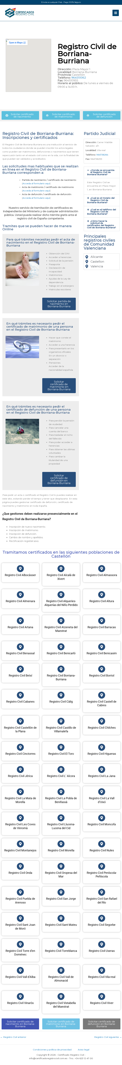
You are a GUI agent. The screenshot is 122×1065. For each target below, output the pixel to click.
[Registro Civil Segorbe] (101, 918)
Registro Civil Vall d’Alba (20, 977)
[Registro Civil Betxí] (20, 669)
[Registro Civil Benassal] (20, 646)
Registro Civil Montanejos (20, 850)
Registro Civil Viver (101, 1003)
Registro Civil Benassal (20, 653)
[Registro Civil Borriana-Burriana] (61, 669)
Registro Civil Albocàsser (20, 575)
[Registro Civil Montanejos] (20, 843)
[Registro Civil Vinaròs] (20, 996)
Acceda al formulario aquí (36, 183)
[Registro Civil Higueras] (101, 747)
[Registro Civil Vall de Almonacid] (61, 970)
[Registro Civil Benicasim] (101, 646)
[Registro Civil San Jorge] (61, 892)
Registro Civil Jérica (20, 776)
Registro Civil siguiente (108, 1037)
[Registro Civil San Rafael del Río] (101, 892)
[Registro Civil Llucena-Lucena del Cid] (61, 817)
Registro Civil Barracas (102, 627)
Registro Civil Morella (61, 850)
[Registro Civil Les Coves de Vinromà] (20, 817)
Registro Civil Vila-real (101, 977)
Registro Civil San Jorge (61, 898)
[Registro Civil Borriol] (101, 669)
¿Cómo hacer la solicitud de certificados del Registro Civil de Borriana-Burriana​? (101, 224)
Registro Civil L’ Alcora (61, 776)
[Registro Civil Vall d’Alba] (20, 970)
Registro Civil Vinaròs (20, 1003)
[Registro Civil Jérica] (20, 769)
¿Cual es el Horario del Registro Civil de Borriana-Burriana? (101, 200)
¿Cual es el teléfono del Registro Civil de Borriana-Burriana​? (101, 211)
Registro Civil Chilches (102, 727)
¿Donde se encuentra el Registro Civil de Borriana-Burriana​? (100, 172)
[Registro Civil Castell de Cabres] (101, 695)
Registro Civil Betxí (20, 675)
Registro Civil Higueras (102, 753)
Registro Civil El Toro (61, 753)
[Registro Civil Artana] (20, 620)
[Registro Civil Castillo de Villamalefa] (61, 721)
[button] (101, 172)
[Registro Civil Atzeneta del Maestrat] (61, 620)
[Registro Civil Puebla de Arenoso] (20, 892)
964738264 (102, 154)
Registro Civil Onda (20, 872)
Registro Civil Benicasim (102, 653)
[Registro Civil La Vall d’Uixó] (101, 791)
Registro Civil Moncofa (102, 824)
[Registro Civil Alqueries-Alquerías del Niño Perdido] (61, 594)
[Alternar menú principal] (115, 13)
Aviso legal (83, 1049)
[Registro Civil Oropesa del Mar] (61, 866)
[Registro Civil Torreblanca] (61, 944)
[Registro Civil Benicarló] (61, 646)
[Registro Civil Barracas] (101, 620)
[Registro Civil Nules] (101, 843)
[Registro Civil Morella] (61, 843)
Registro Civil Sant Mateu (61, 924)
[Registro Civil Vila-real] (101, 970)
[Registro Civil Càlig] (61, 695)
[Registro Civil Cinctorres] (20, 747)
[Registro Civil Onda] (20, 866)
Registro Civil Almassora (101, 575)
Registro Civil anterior (13, 1037)
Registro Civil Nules (102, 850)
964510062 (78, 77)
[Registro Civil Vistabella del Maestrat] (61, 996)
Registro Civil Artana (20, 627)
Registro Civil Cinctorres (20, 753)
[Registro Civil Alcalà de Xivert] (61, 568)
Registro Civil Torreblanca (61, 950)
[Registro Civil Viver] (101, 996)
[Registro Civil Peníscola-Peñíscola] (101, 866)
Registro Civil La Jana (101, 776)
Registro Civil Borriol (101, 675)
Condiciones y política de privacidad (52, 1049)
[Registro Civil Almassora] (101, 568)
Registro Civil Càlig (61, 701)
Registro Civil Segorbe (101, 924)
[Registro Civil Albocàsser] (20, 568)
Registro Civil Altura (101, 601)
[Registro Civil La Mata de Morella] (20, 791)
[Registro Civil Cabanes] (20, 695)
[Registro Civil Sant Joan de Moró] (20, 918)
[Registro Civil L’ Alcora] (61, 769)
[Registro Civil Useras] (101, 944)
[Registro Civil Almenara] (20, 594)
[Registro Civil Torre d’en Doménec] (20, 944)
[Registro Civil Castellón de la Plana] (20, 721)
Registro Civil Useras (102, 950)
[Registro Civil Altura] (101, 594)
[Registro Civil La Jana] (101, 769)
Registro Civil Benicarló (61, 653)
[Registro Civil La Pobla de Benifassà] (61, 791)
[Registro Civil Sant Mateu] (61, 918)
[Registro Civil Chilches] (101, 721)
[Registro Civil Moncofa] (101, 817)
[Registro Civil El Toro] (61, 747)
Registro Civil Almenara (20, 601)
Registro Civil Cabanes (20, 701)
